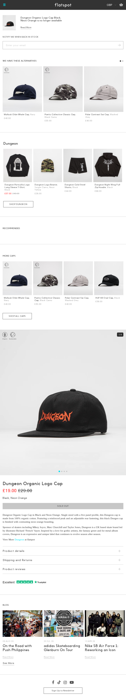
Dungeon (19, 539)
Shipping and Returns (17, 560)
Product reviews (14, 569)
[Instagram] (65, 682)
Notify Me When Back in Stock (20, 37)
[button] (120, 61)
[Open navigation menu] (4, 5)
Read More (26, 27)
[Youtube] (72, 682)
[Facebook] (53, 682)
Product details (14, 551)
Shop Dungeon (18, 204)
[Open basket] (121, 5)
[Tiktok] (59, 682)
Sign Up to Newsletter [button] (63, 690)
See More (8, 663)
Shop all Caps (17, 316)
